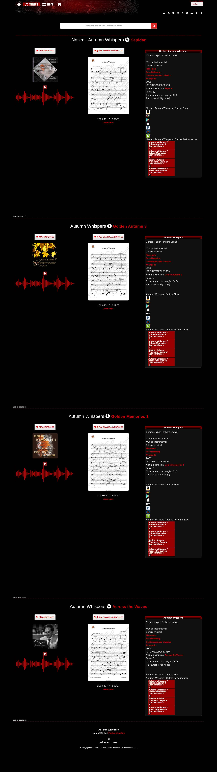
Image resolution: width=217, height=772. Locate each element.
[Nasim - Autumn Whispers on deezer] (173, 116)
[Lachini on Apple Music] (164, 13)
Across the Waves (129, 606)
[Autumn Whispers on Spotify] (173, 326)
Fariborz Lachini (116, 733)
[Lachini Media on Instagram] (178, 13)
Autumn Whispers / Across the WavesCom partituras (158, 170)
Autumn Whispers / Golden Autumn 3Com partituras (158, 144)
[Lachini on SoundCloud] (192, 13)
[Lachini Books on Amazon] (201, 13)
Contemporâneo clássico (158, 75)
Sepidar (138, 40)
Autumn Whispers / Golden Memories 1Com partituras (158, 153)
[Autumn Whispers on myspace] (173, 314)
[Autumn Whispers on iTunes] (173, 310)
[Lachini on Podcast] (196, 13)
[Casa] (19, 4)
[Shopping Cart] (59, 4)
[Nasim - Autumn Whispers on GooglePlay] (173, 120)
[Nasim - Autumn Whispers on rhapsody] (173, 132)
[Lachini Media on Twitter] (173, 13)
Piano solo (151, 69)
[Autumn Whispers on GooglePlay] (173, 306)
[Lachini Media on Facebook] (168, 13)
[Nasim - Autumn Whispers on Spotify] (173, 136)
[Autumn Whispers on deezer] (173, 302)
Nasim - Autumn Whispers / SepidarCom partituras (158, 162)
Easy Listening (153, 72)
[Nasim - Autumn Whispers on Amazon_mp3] (173, 112)
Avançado (108, 122)
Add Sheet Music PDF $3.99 (110, 51)
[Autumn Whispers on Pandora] (173, 318)
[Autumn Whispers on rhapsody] (173, 322)
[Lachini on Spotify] (187, 13)
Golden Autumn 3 (130, 226)
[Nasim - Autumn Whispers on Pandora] (173, 128)
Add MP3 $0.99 (47, 51)
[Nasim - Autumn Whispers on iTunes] (173, 124)
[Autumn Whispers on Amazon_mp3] (173, 298)
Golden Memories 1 (130, 416)
